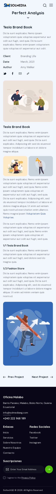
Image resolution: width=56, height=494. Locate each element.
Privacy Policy (28, 478)
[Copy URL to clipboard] (28, 74)
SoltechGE (8, 490)
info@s (7, 412)
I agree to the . (21, 477)
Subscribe (49, 470)
